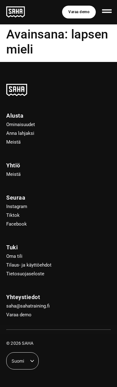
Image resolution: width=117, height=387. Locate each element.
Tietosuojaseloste (25, 274)
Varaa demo (19, 315)
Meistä (13, 142)
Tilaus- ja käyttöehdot (28, 265)
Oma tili (14, 256)
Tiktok (13, 215)
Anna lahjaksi (20, 133)
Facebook (16, 224)
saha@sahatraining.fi (28, 306)
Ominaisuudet (20, 124)
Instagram (16, 206)
